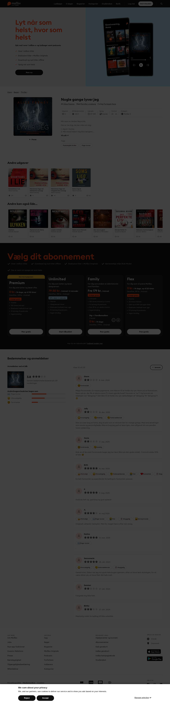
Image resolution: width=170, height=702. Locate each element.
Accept (45, 698)
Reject (27, 698)
